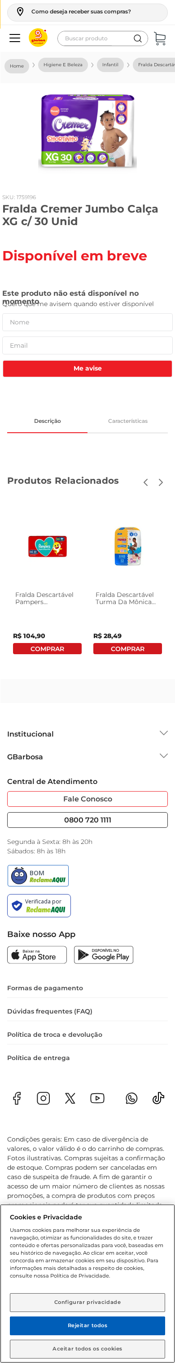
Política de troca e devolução (54, 1035)
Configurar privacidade (87, 1302)
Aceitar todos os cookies (87, 1349)
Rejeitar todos (88, 1325)
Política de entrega (38, 1058)
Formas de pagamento (45, 988)
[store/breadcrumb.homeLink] (16, 66)
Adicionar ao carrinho (47, 648)
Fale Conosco (87, 799)
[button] (73, 11)
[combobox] (102, 38)
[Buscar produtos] (138, 38)
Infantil (110, 65)
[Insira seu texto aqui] (158, 1101)
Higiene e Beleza (63, 65)
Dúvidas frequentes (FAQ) (49, 1011)
